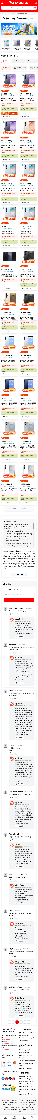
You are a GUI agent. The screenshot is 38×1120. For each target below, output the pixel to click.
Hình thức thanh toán (26, 1055)
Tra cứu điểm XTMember (27, 1060)
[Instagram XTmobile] (13, 1078)
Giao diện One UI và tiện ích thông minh (18, 543)
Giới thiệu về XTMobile (26, 1032)
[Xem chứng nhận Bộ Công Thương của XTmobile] (5, 1089)
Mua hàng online (24, 1052)
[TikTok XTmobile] (10, 1078)
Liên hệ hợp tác (24, 1035)
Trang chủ (4, 13)
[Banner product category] (19, 29)
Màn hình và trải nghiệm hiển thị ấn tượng (19, 534)
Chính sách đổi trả (25, 1084)
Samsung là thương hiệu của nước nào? (17, 524)
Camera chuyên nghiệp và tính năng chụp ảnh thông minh (17, 539)
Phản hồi (14, 614)
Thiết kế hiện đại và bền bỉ (14, 531)
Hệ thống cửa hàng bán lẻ (27, 1038)
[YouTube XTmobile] (6, 1078)
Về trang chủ (23, 1040)
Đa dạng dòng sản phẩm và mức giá (17, 546)
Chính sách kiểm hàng (26, 1094)
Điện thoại (11, 13)
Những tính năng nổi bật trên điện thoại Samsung (16, 527)
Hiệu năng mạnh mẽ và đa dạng (16, 536)
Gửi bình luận (19, 600)
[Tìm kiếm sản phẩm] (35, 8)
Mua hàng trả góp (25, 1050)
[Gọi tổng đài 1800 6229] (2, 3)
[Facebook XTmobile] (3, 1078)
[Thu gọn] (33, 521)
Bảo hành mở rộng (25, 1076)
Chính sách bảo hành (26, 1086)
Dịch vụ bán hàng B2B (26, 1068)
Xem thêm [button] (19, 574)
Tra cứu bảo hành (25, 1058)
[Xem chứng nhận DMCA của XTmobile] (13, 1089)
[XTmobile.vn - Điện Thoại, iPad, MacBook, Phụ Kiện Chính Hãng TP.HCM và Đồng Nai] (18, 2)
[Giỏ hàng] (36, 3)
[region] (19, 29)
